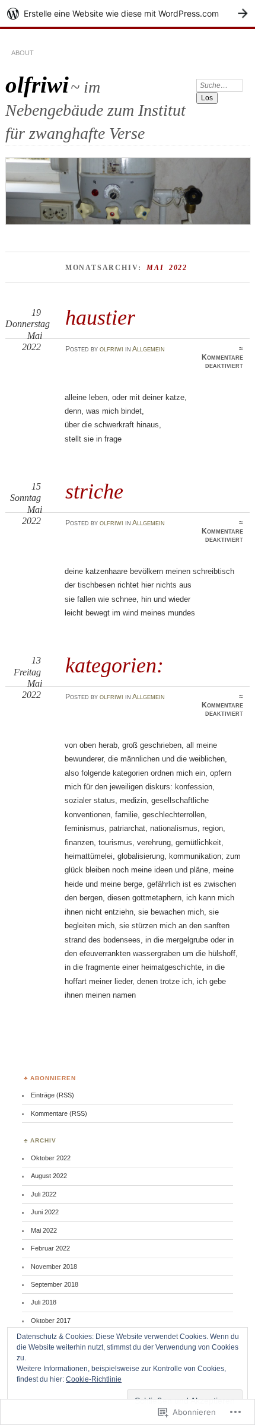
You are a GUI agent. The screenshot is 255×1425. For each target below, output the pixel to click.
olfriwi (37, 84)
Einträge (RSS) (52, 1095)
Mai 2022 (44, 1230)
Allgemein (148, 349)
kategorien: (114, 665)
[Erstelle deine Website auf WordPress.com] (127, 13)
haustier (100, 317)
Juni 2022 (45, 1211)
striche (94, 491)
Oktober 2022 (51, 1157)
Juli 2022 (43, 1194)
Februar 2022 (50, 1248)
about (22, 52)
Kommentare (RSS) (59, 1113)
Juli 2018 (43, 1302)
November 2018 (54, 1266)
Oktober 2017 (51, 1320)
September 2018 (54, 1284)
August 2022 (49, 1175)
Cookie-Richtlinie (94, 1379)
